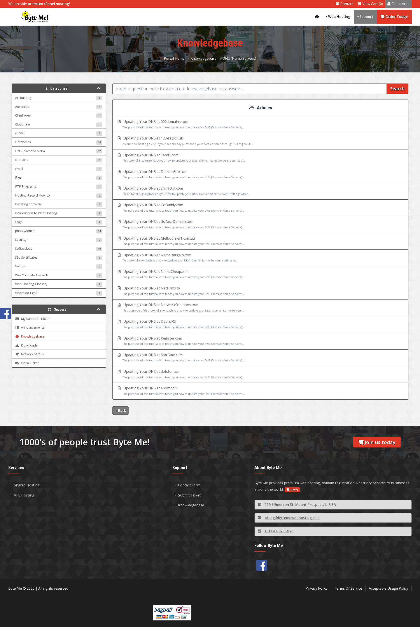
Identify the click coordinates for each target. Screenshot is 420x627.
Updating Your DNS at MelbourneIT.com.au (183, 241)
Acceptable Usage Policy (388, 588)
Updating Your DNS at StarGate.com (183, 357)
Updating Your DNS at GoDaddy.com (183, 207)
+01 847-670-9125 (279, 531)
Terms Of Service (348, 588)
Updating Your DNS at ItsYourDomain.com (183, 224)
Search (397, 89)
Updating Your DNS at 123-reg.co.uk (187, 141)
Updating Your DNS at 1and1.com (183, 158)
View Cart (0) (372, 3)
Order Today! (396, 16)
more (294, 489)
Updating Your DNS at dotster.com (183, 374)
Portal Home (174, 58)
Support (366, 16)
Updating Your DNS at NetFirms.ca (183, 291)
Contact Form (189, 485)
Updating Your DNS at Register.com (183, 341)
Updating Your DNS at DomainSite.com (183, 174)
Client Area (401, 3)
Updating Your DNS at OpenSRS (183, 324)
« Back (120, 410)
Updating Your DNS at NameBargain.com (180, 258)
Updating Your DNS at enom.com (183, 391)
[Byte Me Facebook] (261, 565)
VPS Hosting (24, 495)
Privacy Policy (316, 588)
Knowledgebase (204, 58)
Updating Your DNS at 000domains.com (183, 124)
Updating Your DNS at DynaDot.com (186, 191)
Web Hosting (339, 16)
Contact (346, 3)
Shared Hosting (27, 485)
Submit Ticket (189, 495)
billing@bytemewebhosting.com (292, 517)
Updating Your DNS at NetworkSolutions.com (183, 307)
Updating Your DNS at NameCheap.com (183, 274)
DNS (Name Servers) (239, 58)
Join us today (380, 442)
